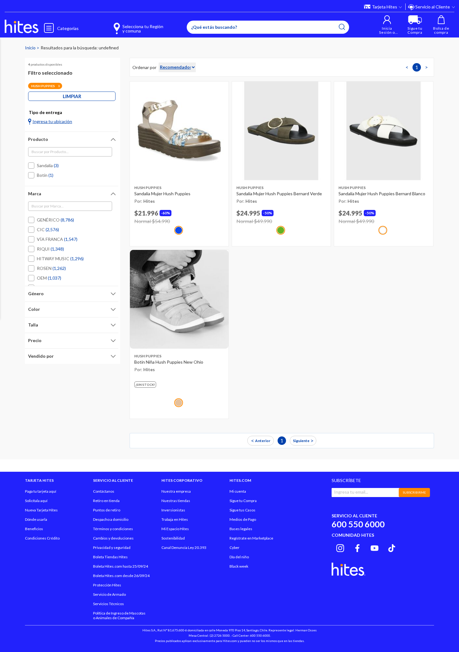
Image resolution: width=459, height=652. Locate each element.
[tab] (71, 139)
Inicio (31, 47)
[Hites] (21, 26)
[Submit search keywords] (342, 27)
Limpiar (72, 96)
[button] (387, 24)
